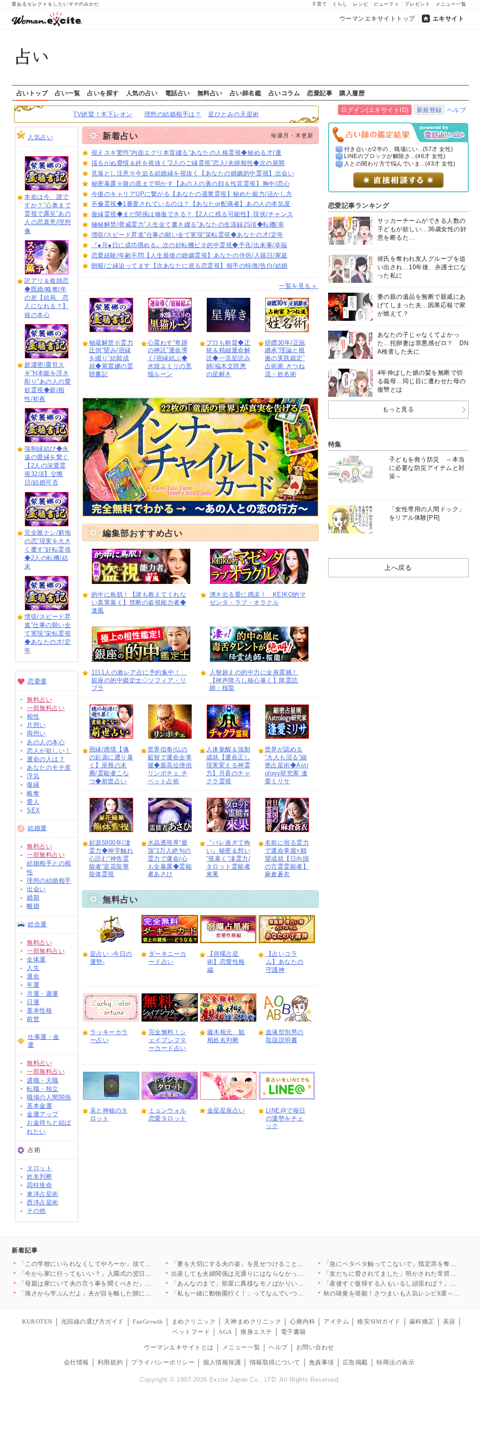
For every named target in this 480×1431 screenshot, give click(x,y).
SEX (33, 810)
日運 (33, 1002)
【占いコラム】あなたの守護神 (285, 961)
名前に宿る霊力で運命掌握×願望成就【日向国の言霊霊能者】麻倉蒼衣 (287, 858)
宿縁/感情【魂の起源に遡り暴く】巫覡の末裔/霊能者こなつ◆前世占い (111, 765)
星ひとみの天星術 (233, 114)
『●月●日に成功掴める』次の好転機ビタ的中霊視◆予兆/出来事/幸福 (189, 245)
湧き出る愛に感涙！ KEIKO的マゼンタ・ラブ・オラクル (258, 598)
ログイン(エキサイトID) (375, 110)
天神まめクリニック (252, 1321)
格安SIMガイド (378, 1321)
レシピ (360, 4)
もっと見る (398, 409)
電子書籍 (293, 1331)
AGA (225, 1331)
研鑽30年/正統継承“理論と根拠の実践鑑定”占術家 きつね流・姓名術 (285, 358)
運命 (33, 976)
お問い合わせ (315, 1347)
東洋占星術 (43, 1193)
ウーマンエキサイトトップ (377, 18)
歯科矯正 (422, 1321)
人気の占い (142, 93)
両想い (36, 733)
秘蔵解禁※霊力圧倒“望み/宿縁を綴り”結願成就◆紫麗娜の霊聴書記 (111, 358)
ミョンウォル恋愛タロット (168, 1114)
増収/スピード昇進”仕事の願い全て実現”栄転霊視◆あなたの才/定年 (47, 633)
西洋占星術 (43, 1202)
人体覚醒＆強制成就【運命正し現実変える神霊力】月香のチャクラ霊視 (228, 765)
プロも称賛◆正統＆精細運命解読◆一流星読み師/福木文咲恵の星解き (228, 358)
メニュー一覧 (450, 4)
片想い (36, 724)
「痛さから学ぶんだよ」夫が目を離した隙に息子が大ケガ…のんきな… (120, 1293)
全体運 (36, 959)
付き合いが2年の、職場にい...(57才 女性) (398, 149)
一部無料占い (46, 708)
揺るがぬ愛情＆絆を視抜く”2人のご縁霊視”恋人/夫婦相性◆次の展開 (188, 163)
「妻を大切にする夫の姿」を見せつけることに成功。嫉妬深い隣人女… (272, 1263)
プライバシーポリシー (163, 1362)
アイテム (336, 1321)
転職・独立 (43, 1088)
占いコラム (284, 93)
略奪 (33, 793)
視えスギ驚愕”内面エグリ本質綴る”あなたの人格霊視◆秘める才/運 (186, 152)
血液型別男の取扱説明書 (285, 1036)
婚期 (33, 897)
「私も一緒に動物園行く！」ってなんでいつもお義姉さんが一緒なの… (272, 1293)
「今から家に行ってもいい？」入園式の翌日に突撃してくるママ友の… (120, 1273)
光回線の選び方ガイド (92, 1321)
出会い (36, 889)
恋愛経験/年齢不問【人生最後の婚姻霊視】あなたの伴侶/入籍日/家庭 (189, 255)
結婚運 (37, 828)
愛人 (33, 801)
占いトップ (32, 93)
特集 (335, 444)
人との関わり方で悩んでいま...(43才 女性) (400, 163)
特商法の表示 (395, 1362)
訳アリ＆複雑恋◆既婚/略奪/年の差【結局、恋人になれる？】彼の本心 (46, 297)
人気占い (40, 137)
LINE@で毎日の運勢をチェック (286, 1118)
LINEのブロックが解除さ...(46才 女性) (395, 156)
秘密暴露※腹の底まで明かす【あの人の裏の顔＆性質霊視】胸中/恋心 (190, 183)
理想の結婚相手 (49, 880)
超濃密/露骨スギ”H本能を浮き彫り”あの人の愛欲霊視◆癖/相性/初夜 (47, 381)
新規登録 (429, 110)
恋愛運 (37, 681)
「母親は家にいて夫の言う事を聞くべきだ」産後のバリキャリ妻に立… (120, 1283)
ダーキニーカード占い (168, 957)
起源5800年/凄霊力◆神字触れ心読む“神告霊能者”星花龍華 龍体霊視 (111, 858)
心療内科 (302, 1321)
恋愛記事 (319, 93)
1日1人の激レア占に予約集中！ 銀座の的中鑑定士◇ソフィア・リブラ (139, 680)
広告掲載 (355, 1362)
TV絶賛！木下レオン (102, 114)
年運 (33, 984)
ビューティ (386, 4)
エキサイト (449, 18)
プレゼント (417, 4)
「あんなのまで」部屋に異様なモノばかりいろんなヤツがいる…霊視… (272, 1283)
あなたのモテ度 (49, 767)
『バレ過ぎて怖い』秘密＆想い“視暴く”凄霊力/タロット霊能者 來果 (228, 858)
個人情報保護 (222, 1362)
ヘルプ (456, 110)
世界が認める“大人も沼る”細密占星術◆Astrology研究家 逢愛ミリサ (287, 765)
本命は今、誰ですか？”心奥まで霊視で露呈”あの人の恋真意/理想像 (47, 214)
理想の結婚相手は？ (173, 114)
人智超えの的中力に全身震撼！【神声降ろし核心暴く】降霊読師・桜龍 (254, 680)
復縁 (33, 784)
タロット (39, 1168)
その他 (36, 1210)
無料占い (210, 93)
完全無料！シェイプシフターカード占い (168, 1040)
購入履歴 (352, 93)
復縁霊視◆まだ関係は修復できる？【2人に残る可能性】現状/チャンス (192, 214)
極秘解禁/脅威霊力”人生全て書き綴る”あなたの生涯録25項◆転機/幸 (188, 224)
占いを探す (103, 93)
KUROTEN (37, 1321)
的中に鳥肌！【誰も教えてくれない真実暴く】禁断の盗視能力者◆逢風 (139, 602)
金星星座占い (226, 1110)
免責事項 (321, 1362)
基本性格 (39, 1010)
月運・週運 (43, 993)
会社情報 (76, 1362)
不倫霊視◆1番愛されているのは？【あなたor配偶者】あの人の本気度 (191, 203)
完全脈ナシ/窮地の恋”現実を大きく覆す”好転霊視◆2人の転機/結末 (47, 549)
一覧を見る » (298, 285)
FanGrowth (148, 1321)
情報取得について (275, 1362)
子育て (319, 4)
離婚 (33, 905)
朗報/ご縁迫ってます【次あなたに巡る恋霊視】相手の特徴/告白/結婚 (189, 265)
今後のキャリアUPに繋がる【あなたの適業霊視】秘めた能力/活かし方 (191, 193)
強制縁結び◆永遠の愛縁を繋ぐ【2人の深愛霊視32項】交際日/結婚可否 (46, 465)
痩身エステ (256, 1331)
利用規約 (110, 1362)
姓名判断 (39, 1176)
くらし (340, 4)
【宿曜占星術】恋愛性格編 (226, 961)
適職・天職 (43, 1080)
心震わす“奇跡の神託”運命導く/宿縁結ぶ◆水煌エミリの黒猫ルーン (170, 358)
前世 (33, 1018)
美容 (449, 1321)
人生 (33, 967)
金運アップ (43, 1114)
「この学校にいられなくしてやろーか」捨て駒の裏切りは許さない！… (120, 1263)
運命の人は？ (46, 759)
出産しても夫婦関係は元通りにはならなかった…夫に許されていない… (272, 1273)
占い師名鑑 (246, 93)
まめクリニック (194, 1321)
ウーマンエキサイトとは (179, 1347)
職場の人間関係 (49, 1097)
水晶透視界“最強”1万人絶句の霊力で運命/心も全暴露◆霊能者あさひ (170, 858)
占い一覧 (67, 93)
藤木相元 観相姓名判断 (226, 1036)
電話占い (177, 93)
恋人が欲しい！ (49, 750)
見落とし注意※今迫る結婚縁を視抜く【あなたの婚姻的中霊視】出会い (192, 173)
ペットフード (191, 1331)
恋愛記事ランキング (359, 205)
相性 (33, 716)
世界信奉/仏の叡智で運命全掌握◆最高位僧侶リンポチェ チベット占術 (170, 765)
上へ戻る (398, 567)
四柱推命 (39, 1185)
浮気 (33, 776)
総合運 (37, 924)
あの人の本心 (46, 742)
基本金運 (39, 1105)
